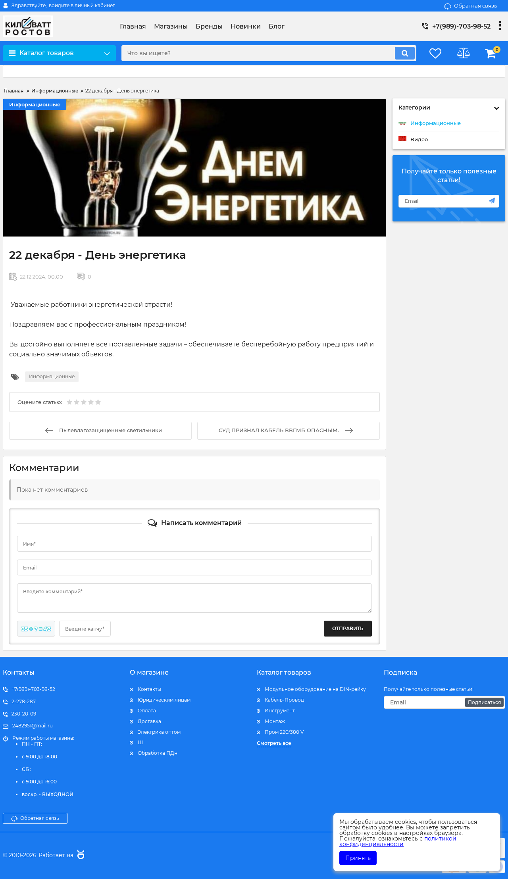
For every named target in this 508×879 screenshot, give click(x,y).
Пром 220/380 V (284, 732)
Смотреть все (274, 743)
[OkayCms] (79, 856)
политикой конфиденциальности (397, 841)
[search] (405, 53)
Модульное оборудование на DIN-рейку (315, 689)
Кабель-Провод (284, 700)
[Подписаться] (492, 201)
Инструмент (280, 711)
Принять (358, 858)
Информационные (34, 104)
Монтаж (275, 721)
